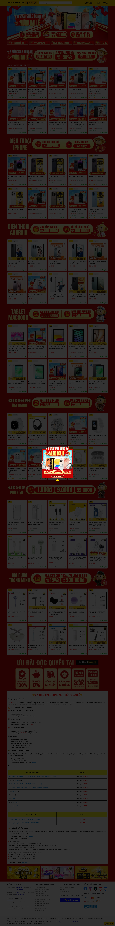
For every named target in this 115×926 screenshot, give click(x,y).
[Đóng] (57, 480)
